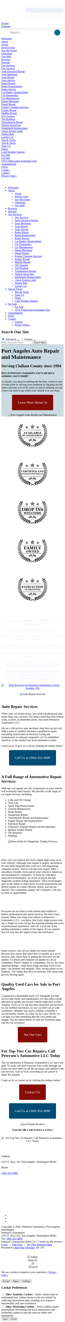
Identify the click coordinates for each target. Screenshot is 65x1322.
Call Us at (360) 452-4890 (32, 758)
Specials (5, 62)
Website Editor (44, 1244)
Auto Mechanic (9, 74)
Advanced (11, 339)
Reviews (5, 59)
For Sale (5, 155)
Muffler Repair (9, 113)
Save (5, 1319)
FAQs (4, 167)
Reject (16, 1281)
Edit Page (17, 1244)
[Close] (33, 1263)
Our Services (8, 65)
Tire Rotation (8, 119)
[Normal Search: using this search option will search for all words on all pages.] (34, 340)
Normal (28, 339)
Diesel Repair (8, 104)
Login (4, 1244)
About (4, 41)
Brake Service (8, 89)
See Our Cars (33, 1034)
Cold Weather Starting (13, 152)
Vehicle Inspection (11, 125)
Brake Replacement (11, 86)
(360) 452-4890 (9, 1173)
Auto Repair (7, 77)
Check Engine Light (12, 131)
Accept (6, 1281)
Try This (31, 1244)
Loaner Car (7, 137)
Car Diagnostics (9, 95)
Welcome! (6, 38)
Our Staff (6, 56)
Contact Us (32, 1092)
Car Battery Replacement (14, 92)
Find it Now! (40, 342)
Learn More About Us (32, 402)
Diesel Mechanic (10, 101)
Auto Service (8, 80)
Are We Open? (9, 50)
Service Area (8, 47)
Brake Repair (8, 83)
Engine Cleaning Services (14, 107)
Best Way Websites (25, 1247)
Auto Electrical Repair (13, 71)
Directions (6, 53)
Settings (26, 1281)
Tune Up (6, 146)
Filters (4, 149)
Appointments (8, 164)
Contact (5, 170)
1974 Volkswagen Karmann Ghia (19, 161)
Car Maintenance (10, 98)
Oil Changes (7, 116)
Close (13, 1319)
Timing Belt (7, 134)
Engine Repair (8, 110)
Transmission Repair (12, 122)
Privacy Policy (9, 175)
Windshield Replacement (14, 128)
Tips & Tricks (8, 140)
